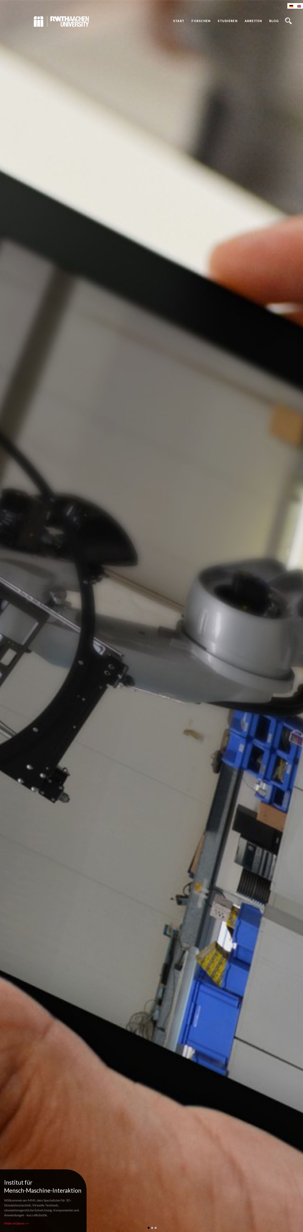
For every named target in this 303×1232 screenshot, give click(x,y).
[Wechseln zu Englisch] (299, 6)
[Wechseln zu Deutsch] (291, 6)
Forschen (201, 21)
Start (178, 21)
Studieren (227, 21)
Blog (274, 21)
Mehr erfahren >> (16, 1223)
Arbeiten (253, 21)
